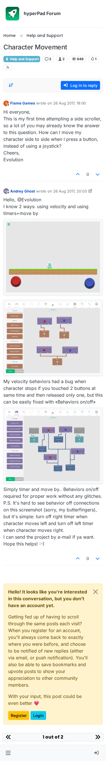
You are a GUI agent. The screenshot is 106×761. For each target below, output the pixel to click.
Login (38, 715)
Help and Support (24, 59)
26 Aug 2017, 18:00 (69, 103)
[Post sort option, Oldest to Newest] (11, 85)
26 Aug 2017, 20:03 (70, 191)
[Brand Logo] (12, 13)
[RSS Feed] (7, 67)
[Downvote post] (98, 174)
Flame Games (22, 103)
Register (19, 715)
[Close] (95, 592)
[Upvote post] (78, 174)
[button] (8, 753)
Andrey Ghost (22, 191)
